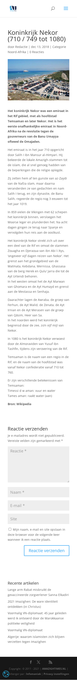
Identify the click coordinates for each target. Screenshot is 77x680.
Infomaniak (33, 674)
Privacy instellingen (56, 674)
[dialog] (6, 674)
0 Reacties (37, 52)
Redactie (21, 47)
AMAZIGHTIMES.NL (54, 669)
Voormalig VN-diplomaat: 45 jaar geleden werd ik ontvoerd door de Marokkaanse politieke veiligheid (37, 618)
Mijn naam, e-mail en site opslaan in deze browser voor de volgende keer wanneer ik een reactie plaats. (36, 534)
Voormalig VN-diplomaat (25, 630)
